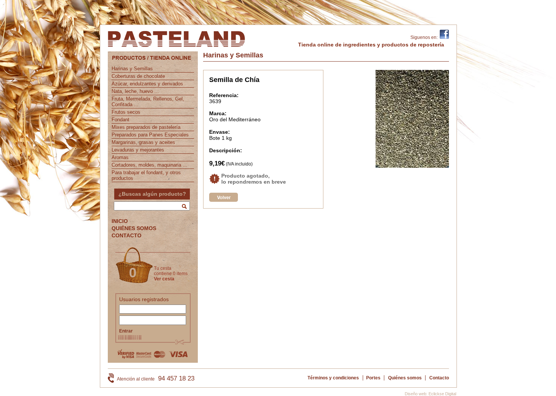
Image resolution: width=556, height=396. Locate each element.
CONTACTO (126, 235)
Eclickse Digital (442, 393)
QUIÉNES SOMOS (134, 228)
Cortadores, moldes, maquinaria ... (149, 165)
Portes (373, 378)
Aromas (120, 157)
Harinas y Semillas (132, 68)
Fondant (120, 119)
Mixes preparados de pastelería (146, 127)
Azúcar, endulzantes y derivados (147, 84)
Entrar (126, 331)
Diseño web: (416, 393)
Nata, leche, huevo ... (135, 91)
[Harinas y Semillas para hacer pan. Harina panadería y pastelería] (223, 200)
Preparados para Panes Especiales (150, 135)
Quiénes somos (405, 378)
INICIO (120, 221)
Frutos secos (126, 112)
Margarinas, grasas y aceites (143, 142)
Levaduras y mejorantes (138, 150)
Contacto (439, 378)
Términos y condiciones (333, 378)
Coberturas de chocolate (138, 76)
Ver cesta (164, 279)
